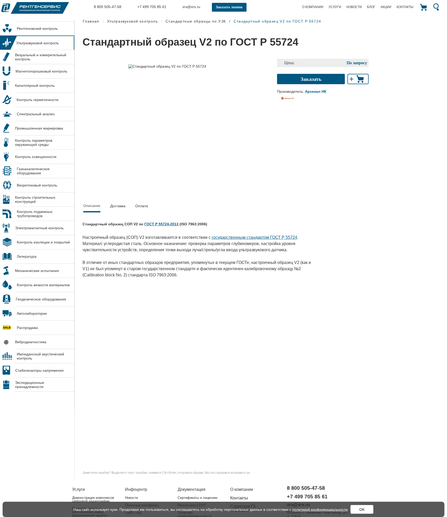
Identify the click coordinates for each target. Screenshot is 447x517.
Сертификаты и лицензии (197, 498)
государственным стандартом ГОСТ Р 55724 (254, 237)
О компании (312, 7)
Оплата (141, 206)
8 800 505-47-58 (107, 7)
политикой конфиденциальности (320, 509)
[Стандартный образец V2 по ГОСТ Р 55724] (167, 66)
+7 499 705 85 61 (151, 7)
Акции (386, 7)
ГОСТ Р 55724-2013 (161, 224)
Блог (371, 7)
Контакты (405, 7)
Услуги (335, 7)
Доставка (117, 206)
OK (361, 509)
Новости (354, 7)
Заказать (311, 79)
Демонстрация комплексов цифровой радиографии (93, 499)
